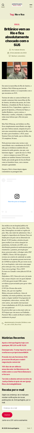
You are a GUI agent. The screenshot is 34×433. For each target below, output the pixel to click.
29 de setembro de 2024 (18, 53)
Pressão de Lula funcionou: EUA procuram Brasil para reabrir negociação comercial (14, 359)
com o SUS (10, 324)
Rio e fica (18, 324)
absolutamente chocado (13, 322)
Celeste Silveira (19, 50)
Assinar (7, 415)
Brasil (17, 24)
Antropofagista (13, 428)
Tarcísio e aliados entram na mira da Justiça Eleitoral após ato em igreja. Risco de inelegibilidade (17, 381)
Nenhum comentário (18, 56)
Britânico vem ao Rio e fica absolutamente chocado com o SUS (17, 37)
